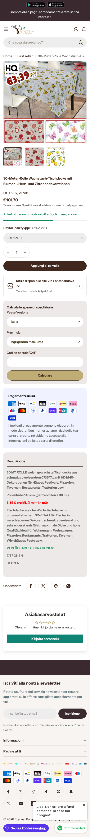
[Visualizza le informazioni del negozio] (79, 286)
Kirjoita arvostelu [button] (45, 639)
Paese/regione (17, 312)
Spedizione (29, 205)
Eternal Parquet (26, 819)
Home (7, 56)
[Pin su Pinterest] (56, 586)
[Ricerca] (80, 42)
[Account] (75, 29)
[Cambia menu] (5, 29)
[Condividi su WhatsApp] (68, 586)
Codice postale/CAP (21, 353)
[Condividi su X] (43, 586)
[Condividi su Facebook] (31, 586)
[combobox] (45, 42)
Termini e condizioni (54, 725)
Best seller (25, 56)
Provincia (14, 333)
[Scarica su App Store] (55, 4)
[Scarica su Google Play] (35, 4)
